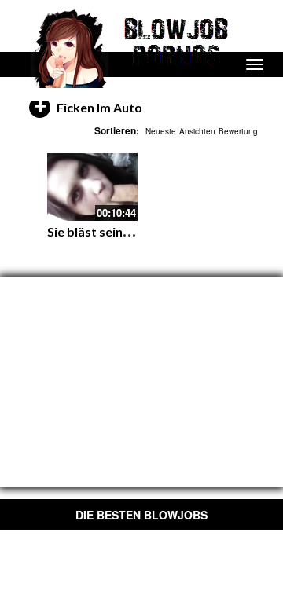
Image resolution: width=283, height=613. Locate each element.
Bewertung (238, 131)
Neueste (160, 131)
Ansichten (197, 131)
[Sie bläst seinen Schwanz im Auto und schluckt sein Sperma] (92, 187)
